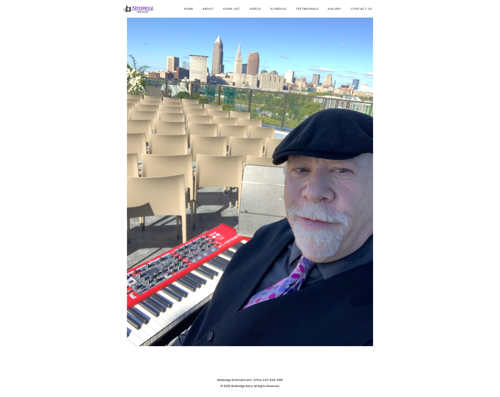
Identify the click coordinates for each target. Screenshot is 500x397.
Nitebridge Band (242, 386)
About (208, 9)
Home (188, 9)
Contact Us (361, 9)
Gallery (334, 9)
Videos (255, 9)
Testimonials (307, 9)
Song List (231, 9)
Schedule (278, 9)
